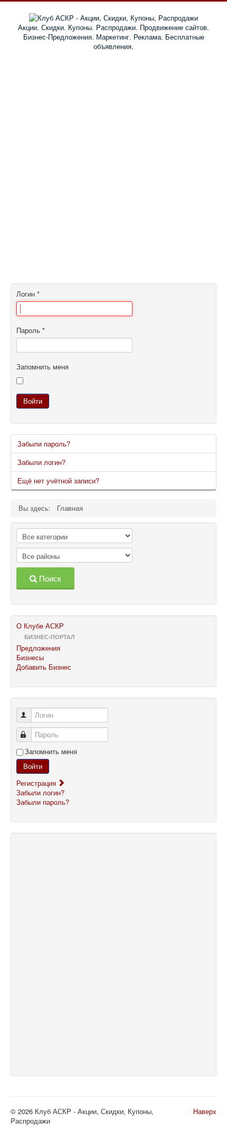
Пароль (30, 330)
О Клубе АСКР (40, 626)
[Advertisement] (113, 169)
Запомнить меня (42, 367)
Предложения (38, 648)
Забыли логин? (41, 462)
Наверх (204, 1111)
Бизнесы (30, 657)
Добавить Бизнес (43, 667)
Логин (28, 294)
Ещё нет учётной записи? (58, 481)
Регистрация (37, 783)
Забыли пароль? (43, 444)
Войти (32, 401)
